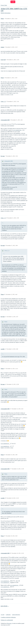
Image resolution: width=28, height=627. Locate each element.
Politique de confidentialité (7, 620)
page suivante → (5, 606)
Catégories (8, 614)
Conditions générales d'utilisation (8, 617)
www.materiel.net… (17, 130)
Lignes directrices (16, 614)
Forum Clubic (4, 5)
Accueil (2, 614)
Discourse (9, 623)
